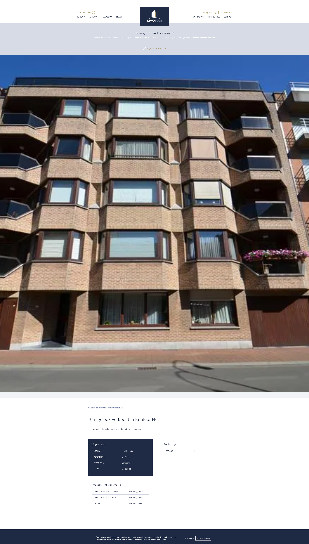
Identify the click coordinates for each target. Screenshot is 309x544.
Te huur (93, 17)
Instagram (89, 12)
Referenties (214, 17)
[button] (79, 12)
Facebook (84, 12)
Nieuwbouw (106, 17)
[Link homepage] (154, 16)
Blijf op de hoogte (210, 12)
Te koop (81, 17)
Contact (228, 17)
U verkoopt (198, 17)
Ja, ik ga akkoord (203, 538)
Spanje (119, 17)
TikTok (93, 12)
